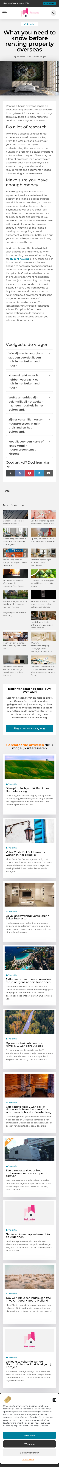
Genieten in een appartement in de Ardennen (28, 1235)
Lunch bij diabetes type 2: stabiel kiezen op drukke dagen (43, 583)
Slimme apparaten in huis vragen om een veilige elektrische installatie (43, 604)
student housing (19, 258)
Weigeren (29, 1444)
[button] (54, 1400)
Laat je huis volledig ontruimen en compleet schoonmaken (42, 625)
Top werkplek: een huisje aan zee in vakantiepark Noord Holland (28, 1299)
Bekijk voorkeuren (29, 1452)
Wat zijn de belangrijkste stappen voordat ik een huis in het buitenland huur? (29, 359)
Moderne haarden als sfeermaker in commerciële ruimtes (13, 583)
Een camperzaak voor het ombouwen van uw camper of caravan (26, 1173)
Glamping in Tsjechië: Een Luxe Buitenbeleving (27, 790)
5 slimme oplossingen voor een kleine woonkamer (41, 562)
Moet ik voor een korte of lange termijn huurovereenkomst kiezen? (29, 447)
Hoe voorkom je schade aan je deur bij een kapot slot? (14, 646)
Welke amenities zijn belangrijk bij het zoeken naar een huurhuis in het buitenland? (29, 403)
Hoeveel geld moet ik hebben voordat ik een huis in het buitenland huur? (29, 381)
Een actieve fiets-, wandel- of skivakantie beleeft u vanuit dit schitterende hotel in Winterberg (28, 1109)
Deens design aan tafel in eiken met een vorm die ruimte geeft (14, 542)
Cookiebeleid (28, 1460)
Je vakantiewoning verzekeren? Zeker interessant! (27, 917)
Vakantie (29, 24)
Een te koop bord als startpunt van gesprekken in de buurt (15, 562)
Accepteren (30, 1435)
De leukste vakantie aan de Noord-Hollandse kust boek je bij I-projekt (28, 1364)
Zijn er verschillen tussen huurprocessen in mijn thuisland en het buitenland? (29, 425)
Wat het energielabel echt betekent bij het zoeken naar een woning (15, 604)
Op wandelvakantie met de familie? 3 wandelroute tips (24, 1044)
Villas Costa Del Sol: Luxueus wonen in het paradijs (25, 853)
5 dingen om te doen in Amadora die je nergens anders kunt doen (28, 981)
